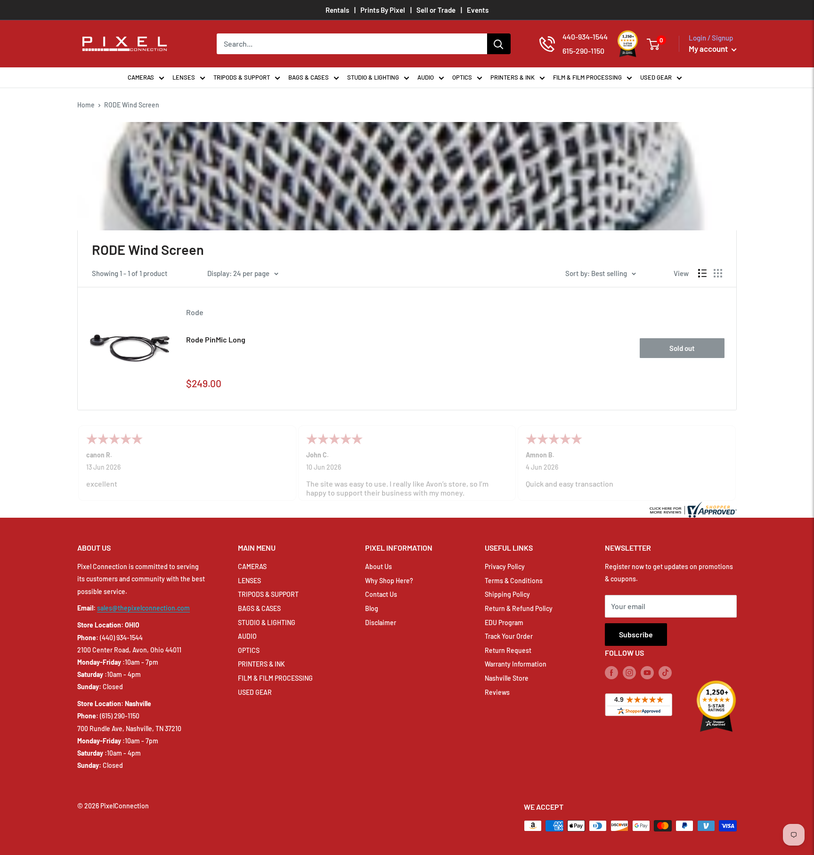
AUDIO (425, 77)
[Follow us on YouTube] (647, 672)
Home (86, 105)
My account (709, 48)
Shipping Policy (507, 594)
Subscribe (636, 634)
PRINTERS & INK (512, 77)
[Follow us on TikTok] (665, 672)
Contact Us (381, 594)
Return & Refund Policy (519, 608)
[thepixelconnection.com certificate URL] (692, 508)
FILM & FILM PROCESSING (587, 77)
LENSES (183, 77)
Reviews (497, 692)
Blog (371, 608)
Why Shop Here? (389, 581)
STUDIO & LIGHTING (373, 77)
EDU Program (504, 623)
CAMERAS (141, 77)
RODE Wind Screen (131, 105)
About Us (378, 566)
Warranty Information (515, 664)
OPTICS (462, 77)
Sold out (682, 348)
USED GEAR (656, 77)
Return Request (508, 650)
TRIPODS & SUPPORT (241, 77)
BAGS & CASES (308, 77)
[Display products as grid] (718, 273)
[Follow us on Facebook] (611, 672)
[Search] (499, 43)
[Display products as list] (702, 273)
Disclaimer (380, 623)
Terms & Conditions (514, 581)
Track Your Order (509, 636)
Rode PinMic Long (215, 339)
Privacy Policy (505, 566)
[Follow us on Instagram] (629, 672)
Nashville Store (507, 678)
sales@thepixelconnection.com (143, 608)
